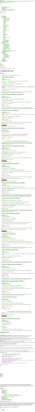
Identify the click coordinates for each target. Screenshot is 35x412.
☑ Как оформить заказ (5, 390)
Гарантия (4, 393)
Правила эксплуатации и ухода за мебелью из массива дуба (13, 395)
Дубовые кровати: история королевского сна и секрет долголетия (9, 359)
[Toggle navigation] (0, 14)
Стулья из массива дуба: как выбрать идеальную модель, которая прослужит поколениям (12, 358)
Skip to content (2, 0)
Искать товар (2, 2)
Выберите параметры (5, 91)
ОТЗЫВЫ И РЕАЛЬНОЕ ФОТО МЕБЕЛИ (8, 9)
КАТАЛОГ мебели (4, 392)
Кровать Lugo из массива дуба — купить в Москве (8, 362)
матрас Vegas (21, 134)
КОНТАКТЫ (4, 8)
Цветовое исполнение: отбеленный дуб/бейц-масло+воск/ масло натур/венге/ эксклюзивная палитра (16, 171)
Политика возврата (4, 398)
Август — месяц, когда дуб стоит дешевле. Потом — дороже (10, 354)
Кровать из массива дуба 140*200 (6, 361)
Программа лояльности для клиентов (7, 399)
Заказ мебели (4, 391)
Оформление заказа (4, 397)
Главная (1, 68)
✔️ (2, 6)
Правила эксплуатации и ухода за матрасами (11, 394)
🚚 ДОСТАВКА (4, 7)
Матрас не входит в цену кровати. (10, 134)
